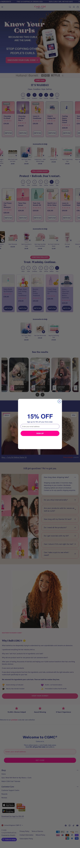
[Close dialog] (59, 401)
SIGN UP (40, 433)
